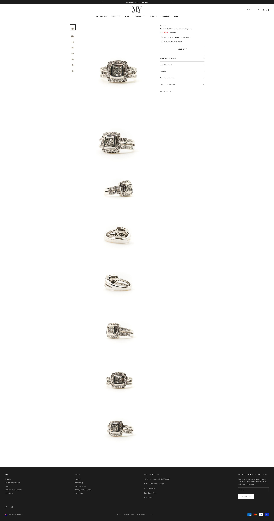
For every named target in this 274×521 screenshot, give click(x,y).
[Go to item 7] (73, 65)
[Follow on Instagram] (12, 507)
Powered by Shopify (146, 514)
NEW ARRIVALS (101, 16)
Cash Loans (79, 493)
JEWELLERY (165, 16)
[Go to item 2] (73, 35)
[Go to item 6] (73, 59)
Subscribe (246, 497)
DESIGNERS (116, 16)
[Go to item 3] (73, 42)
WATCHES (153, 16)
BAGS (127, 16)
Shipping (8, 479)
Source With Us (80, 486)
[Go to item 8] (73, 71)
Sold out (182, 49)
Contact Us (9, 493)
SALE (176, 16)
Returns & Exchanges (12, 482)
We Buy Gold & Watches (83, 490)
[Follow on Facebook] (6, 507)
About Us (78, 479)
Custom (163, 26)
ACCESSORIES (139, 16)
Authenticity (79, 482)
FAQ (6, 486)
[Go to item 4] (73, 48)
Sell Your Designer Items (13, 490)
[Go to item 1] (73, 27)
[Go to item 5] (73, 53)
